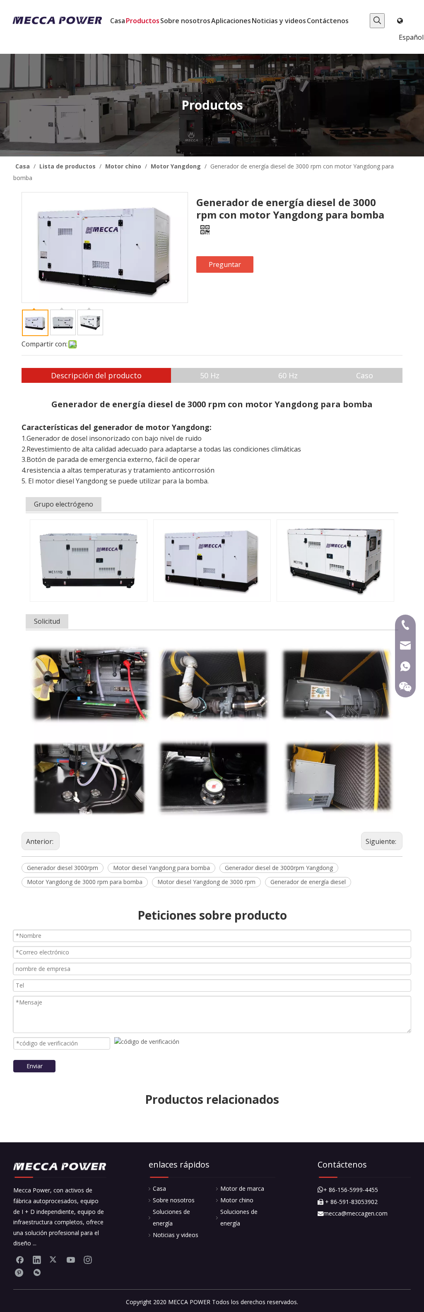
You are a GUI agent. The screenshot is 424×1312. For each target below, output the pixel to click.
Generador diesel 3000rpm (62, 868)
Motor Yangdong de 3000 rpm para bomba (84, 882)
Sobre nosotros (174, 1200)
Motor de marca (242, 1188)
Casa (159, 1188)
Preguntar (225, 264)
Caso (364, 375)
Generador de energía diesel (308, 882)
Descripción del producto (96, 375)
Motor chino (236, 1200)
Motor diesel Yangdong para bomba (161, 868)
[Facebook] (19, 1259)
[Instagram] (87, 1259)
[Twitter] (53, 1259)
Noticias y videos (175, 1235)
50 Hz (209, 375)
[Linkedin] (36, 1259)
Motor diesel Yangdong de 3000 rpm (206, 882)
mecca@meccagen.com (353, 1213)
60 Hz (288, 375)
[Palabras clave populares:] (377, 20)
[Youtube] (70, 1259)
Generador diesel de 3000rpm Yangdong (279, 868)
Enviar (34, 1066)
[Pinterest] (19, 1272)
